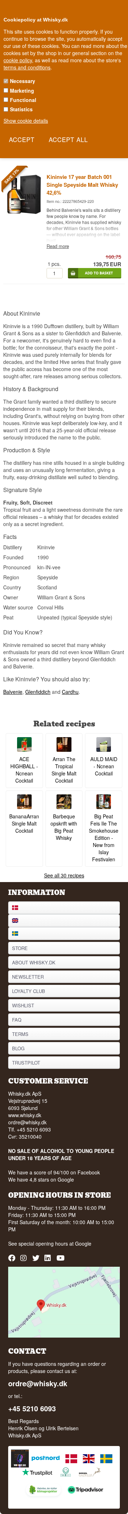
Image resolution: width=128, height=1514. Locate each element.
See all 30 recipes (64, 875)
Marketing (22, 90)
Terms (20, 1034)
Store (20, 948)
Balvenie (12, 691)
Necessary (22, 80)
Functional (23, 99)
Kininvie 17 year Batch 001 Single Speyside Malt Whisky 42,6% (82, 184)
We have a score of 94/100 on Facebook (54, 1172)
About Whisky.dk (33, 962)
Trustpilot (26, 1062)
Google (83, 1243)
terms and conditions (27, 67)
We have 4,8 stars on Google (41, 1179)
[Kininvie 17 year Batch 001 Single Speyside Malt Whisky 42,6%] (24, 214)
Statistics (21, 109)
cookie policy (18, 60)
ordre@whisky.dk (27, 1122)
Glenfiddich (37, 691)
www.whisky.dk (24, 1115)
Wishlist (23, 1005)
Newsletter (28, 976)
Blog (18, 1048)
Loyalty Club (28, 991)
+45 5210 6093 (32, 1408)
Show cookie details (26, 120)
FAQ (16, 1019)
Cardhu (70, 691)
